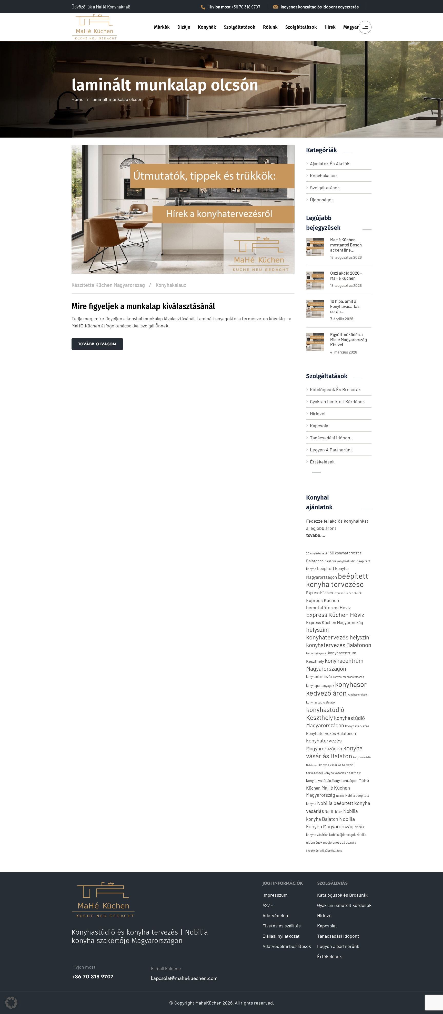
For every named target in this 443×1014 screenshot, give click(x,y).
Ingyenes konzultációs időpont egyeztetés (320, 6)
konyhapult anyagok (320, 686)
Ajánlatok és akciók (329, 163)
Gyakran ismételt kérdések (337, 401)
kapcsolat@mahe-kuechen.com (184, 978)
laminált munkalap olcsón (117, 99)
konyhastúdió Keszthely (325, 713)
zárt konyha (349, 842)
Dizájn (183, 27)
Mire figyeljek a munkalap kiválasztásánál (143, 306)
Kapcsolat (320, 425)
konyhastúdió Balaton (321, 702)
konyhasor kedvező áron (336, 688)
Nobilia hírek (333, 812)
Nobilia (340, 795)
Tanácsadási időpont (331, 437)
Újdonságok (322, 199)
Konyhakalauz (171, 285)
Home (78, 99)
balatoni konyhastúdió (340, 561)
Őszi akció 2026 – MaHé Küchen (346, 275)
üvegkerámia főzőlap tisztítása (324, 850)
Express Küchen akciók (347, 593)
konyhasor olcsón (358, 694)
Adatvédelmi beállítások (287, 946)
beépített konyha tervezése (337, 579)
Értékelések (322, 461)
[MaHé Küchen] (95, 26)
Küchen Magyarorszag (120, 285)
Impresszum (275, 895)
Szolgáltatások (239, 27)
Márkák (162, 27)
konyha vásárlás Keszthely (342, 773)
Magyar (351, 27)
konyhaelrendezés (319, 677)
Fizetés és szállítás (282, 925)
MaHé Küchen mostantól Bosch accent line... (346, 244)
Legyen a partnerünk (331, 449)
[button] (11, 1002)
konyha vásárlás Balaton (334, 752)
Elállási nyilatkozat (281, 936)
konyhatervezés (357, 726)
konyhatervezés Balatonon (331, 733)
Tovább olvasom (97, 344)
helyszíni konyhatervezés (327, 633)
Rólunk (270, 27)
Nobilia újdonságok (342, 835)
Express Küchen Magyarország (334, 622)
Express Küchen (319, 592)
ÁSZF (268, 905)
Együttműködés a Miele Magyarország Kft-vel (348, 339)
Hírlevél (317, 413)
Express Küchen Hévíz (335, 614)
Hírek (330, 27)
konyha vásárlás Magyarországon (331, 780)
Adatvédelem (276, 915)
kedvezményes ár (316, 653)
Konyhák (207, 27)
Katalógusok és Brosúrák (335, 389)
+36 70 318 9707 (93, 976)
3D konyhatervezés (317, 553)
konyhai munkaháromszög (348, 676)
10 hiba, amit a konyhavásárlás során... (344, 306)
